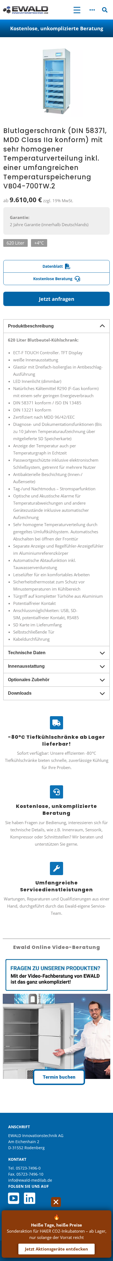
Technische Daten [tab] (27, 652)
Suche (105, 11)
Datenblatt (53, 266)
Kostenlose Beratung (52, 278)
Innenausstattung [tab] (26, 666)
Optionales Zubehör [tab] (28, 679)
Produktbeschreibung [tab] (31, 326)
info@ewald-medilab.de (30, 1180)
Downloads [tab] (20, 693)
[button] (92, 9)
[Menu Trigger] (76, 9)
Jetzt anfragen (56, 299)
